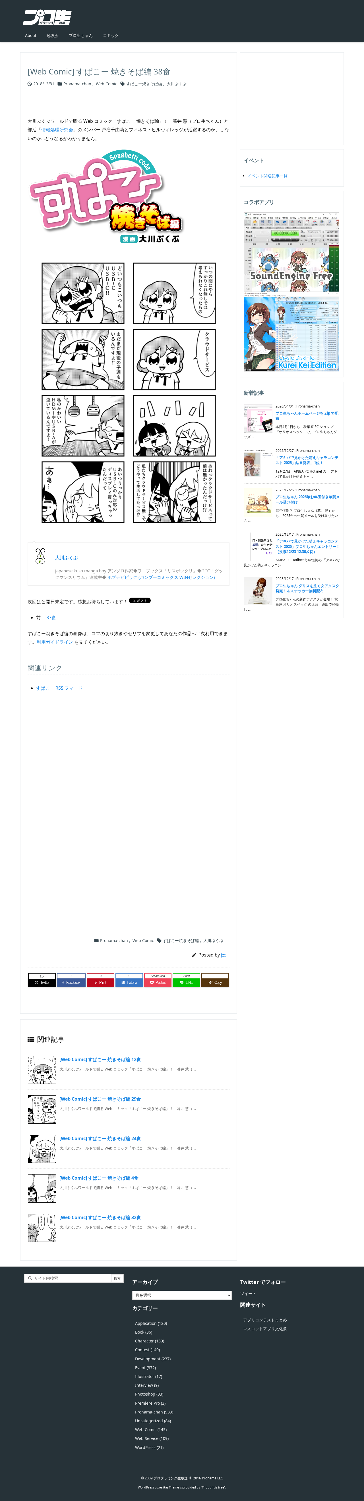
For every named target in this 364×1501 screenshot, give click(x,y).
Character (149, 1341)
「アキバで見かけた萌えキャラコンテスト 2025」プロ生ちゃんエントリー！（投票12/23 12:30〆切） (308, 546)
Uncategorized (153, 1420)
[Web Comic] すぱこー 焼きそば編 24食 (100, 1138)
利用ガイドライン (55, 642)
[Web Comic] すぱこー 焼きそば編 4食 (98, 1178)
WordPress (149, 1447)
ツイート (248, 1293)
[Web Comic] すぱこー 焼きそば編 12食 (100, 1059)
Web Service (152, 1438)
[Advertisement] (128, 765)
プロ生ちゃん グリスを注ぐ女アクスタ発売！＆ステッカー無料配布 (307, 588)
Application (151, 1323)
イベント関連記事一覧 (268, 175)
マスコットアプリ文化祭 (265, 1328)
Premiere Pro (150, 1403)
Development (153, 1358)
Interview (147, 1385)
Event (145, 1367)
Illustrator (148, 1376)
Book (143, 1332)
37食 (51, 617)
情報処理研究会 (57, 129)
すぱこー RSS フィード (59, 688)
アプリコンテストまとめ (265, 1320)
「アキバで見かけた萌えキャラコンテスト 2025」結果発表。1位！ (307, 460)
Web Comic (106, 83)
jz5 (224, 955)
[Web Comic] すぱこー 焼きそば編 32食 (100, 1217)
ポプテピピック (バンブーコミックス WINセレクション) (161, 577)
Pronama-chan (77, 83)
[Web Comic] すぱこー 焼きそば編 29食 (100, 1099)
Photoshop (149, 1394)
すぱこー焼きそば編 (144, 83)
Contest (147, 1349)
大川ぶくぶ (177, 83)
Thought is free (213, 1487)
